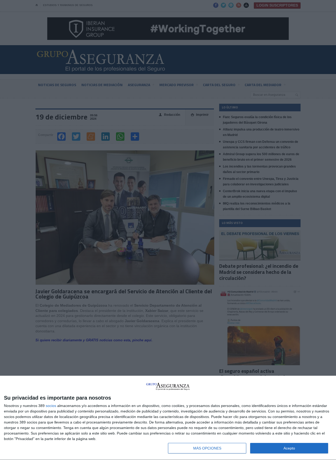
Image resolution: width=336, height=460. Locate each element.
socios (51, 405)
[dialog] (168, 418)
